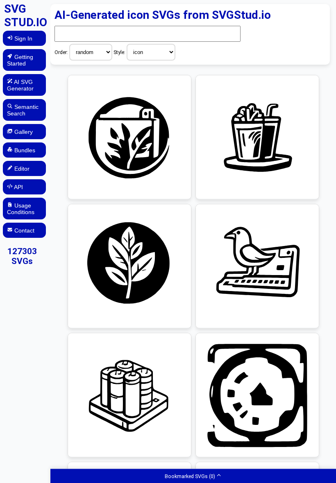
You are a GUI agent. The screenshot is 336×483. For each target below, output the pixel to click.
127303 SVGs (22, 256)
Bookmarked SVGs (190, 476)
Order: (61, 52)
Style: (120, 52)
